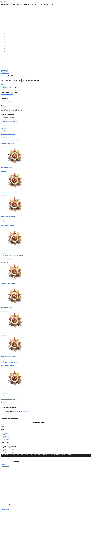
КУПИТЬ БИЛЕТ (6, 66)
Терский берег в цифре (8, 62)
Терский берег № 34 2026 (9, 449)
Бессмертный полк (10, 42)
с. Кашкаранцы (11, 56)
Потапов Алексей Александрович (8, 399)
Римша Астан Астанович (8, 447)
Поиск (2, 426)
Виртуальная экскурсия (11, 11)
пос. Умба (10, 53)
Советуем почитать (12, 26)
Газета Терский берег (8, 63)
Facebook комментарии (8, 408)
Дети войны (8, 44)
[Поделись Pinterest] (17, 102)
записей (6, 436)
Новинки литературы (12, 24)
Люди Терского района (11, 45)
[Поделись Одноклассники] (5, 102)
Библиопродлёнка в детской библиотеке (9, 259)
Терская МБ (3, 86)
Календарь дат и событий (11, 48)
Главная (4, 6)
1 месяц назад (4, 146)
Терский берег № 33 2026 (9, 452)
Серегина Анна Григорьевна (6, 191)
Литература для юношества (14, 30)
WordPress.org (6, 439)
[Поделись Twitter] (11, 102)
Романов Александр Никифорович (8, 249)
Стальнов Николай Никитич (7, 167)
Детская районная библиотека (13, 33)
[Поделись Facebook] (8, 102)
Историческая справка (11, 12)
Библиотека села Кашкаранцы (12, 38)
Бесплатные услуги (10, 17)
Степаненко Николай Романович (8, 143)
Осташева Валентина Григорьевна (8, 134)
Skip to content (4, 1)
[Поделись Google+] (14, 102)
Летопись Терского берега (12, 47)
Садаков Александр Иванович (7, 225)
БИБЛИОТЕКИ (6, 32)
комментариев (7, 437)
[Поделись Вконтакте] (2, 102)
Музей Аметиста (9, 35)
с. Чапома (10, 60)
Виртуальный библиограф (8, 64)
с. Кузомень (11, 57)
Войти (4, 434)
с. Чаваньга (10, 59)
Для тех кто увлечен (12, 29)
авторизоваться (25, 411)
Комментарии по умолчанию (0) (10, 407)
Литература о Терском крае (12, 51)
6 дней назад (4, 137)
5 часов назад (4, 128)
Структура (10, 14)
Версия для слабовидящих (38, 422)
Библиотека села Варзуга (11, 36)
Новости (5, 8)
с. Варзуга (10, 54)
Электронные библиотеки (11, 21)
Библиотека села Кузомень (12, 39)
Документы (5, 18)
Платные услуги (9, 15)
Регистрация (6, 433)
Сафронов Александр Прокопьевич (8, 216)
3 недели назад (4, 262)
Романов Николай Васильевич (7, 124)
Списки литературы (10, 50)
